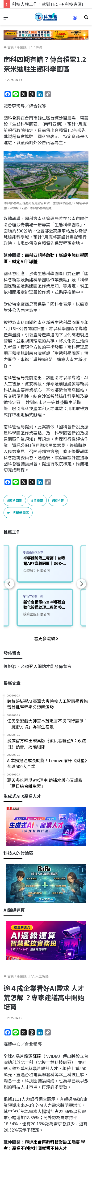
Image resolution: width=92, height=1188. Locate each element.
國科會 (10, 118)
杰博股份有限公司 (36, 570)
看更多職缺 (45, 638)
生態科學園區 (19, 512)
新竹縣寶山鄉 (34, 596)
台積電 (38, 500)
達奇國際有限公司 (36, 614)
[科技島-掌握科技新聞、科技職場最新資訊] (46, 17)
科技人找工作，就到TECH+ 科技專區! (47, 4)
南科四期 (15, 500)
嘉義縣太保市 (34, 552)
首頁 (10, 47)
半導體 (37, 47)
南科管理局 (14, 377)
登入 (33, 666)
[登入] (74, 19)
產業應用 (23, 47)
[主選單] (6, 18)
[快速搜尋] (86, 18)
